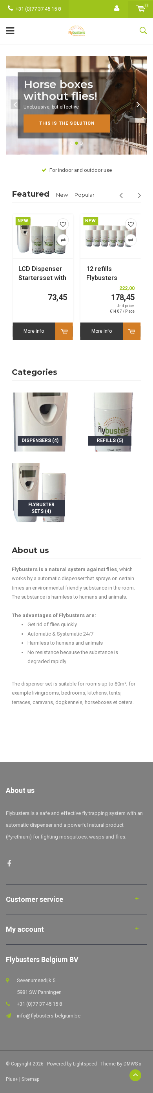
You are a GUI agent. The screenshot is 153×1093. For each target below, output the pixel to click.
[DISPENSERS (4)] (41, 421)
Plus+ (12, 1079)
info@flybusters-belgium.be (48, 1016)
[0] (140, 9)
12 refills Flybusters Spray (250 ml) (107, 274)
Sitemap (30, 1079)
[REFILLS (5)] (111, 421)
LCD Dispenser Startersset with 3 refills (42, 274)
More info (34, 331)
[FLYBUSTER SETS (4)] (41, 492)
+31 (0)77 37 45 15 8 (38, 9)
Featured (30, 194)
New (62, 195)
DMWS (131, 1064)
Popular (85, 195)
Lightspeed (85, 1064)
